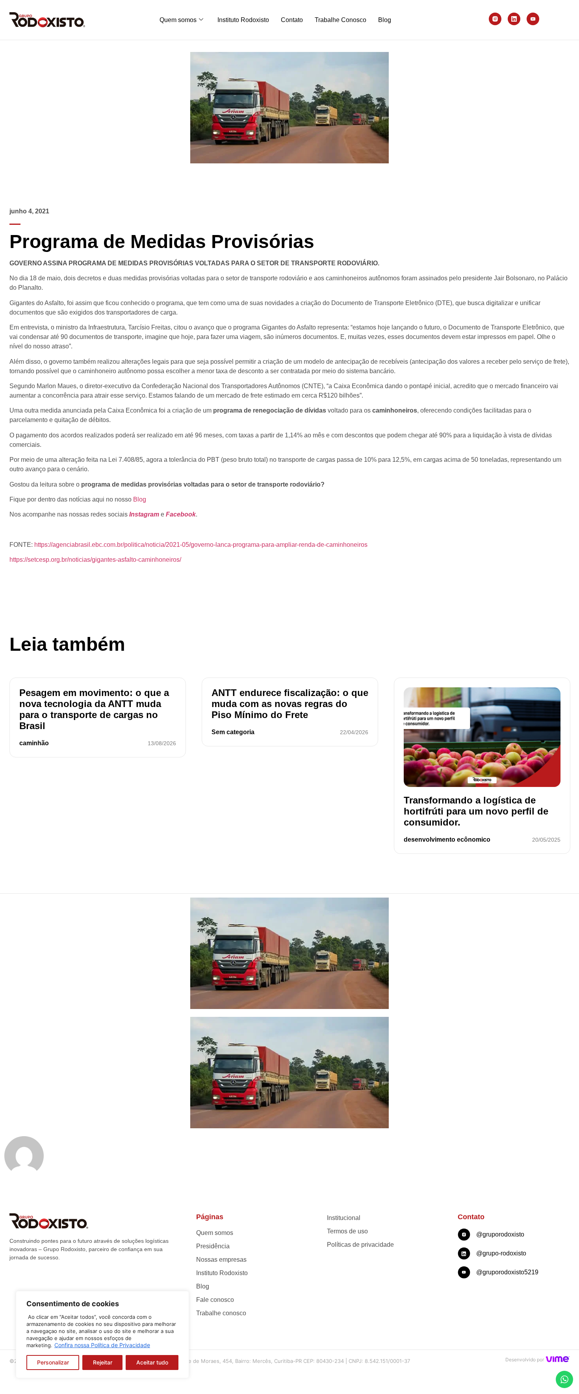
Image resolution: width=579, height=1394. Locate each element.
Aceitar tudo (152, 1362)
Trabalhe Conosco (340, 20)
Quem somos (178, 20)
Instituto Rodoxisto (243, 20)
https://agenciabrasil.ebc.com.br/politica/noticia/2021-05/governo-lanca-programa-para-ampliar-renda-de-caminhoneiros (200, 544)
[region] (102, 1334)
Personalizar (53, 1362)
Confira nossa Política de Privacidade (102, 1345)
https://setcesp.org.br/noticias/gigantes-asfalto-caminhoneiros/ (95, 559)
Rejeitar (102, 1362)
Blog (384, 20)
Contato (292, 20)
